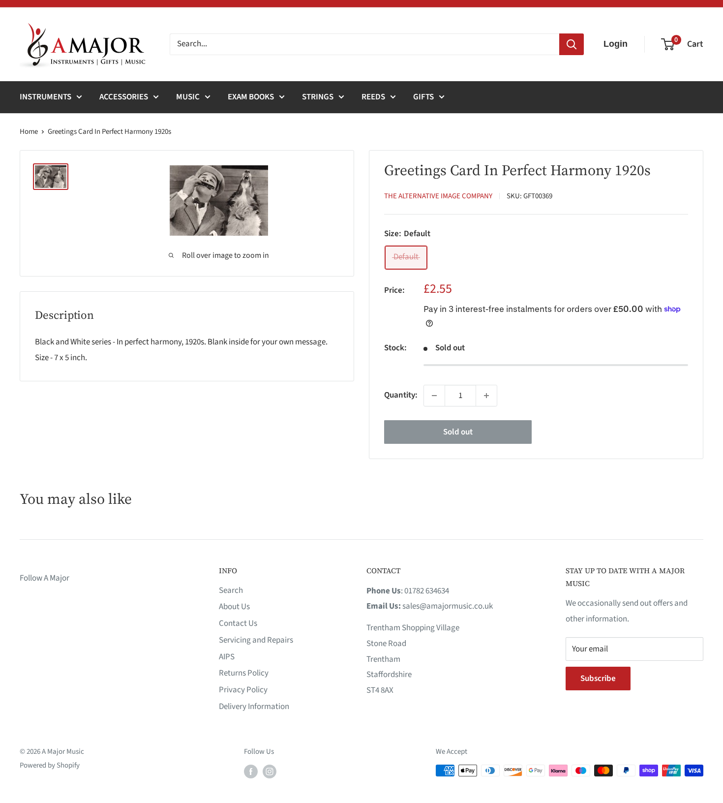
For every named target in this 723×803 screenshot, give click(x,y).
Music (188, 97)
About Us (234, 607)
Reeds (373, 97)
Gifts (423, 97)
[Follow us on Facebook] (251, 771)
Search (231, 590)
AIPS (227, 657)
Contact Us (238, 623)
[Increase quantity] (486, 395)
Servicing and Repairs (256, 640)
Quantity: (401, 395)
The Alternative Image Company (438, 196)
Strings (317, 97)
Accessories (123, 97)
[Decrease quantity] (434, 395)
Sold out (458, 432)
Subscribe (598, 678)
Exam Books (251, 97)
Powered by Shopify (50, 765)
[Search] (571, 44)
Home (29, 131)
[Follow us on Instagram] (269, 771)
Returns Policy (244, 673)
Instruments (45, 97)
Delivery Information (254, 706)
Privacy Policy (243, 690)
